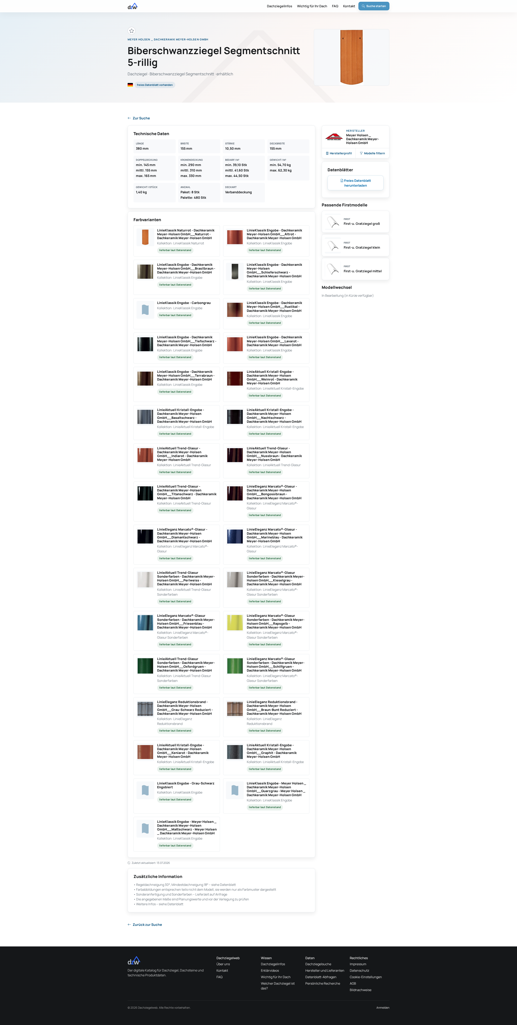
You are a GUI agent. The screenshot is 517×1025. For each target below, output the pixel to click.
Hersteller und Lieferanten (324, 970)
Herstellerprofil (341, 153)
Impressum (358, 964)
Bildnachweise (360, 990)
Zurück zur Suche (147, 924)
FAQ (335, 6)
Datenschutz (359, 970)
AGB (353, 983)
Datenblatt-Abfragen (320, 977)
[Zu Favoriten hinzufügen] (132, 31)
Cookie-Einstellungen (366, 977)
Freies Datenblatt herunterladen (357, 183)
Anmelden (382, 1007)
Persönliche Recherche (322, 983)
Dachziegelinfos (279, 6)
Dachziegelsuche (318, 964)
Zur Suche (141, 118)
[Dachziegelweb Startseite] (133, 6)
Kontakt (349, 6)
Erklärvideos (270, 970)
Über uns (223, 964)
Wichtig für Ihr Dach (312, 6)
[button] (176, 241)
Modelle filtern (374, 153)
